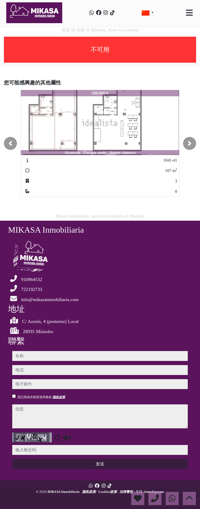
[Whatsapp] (91, 13)
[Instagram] (105, 13)
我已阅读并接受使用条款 (41, 397)
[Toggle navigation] (189, 13)
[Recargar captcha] (57, 437)
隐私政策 (59, 397)
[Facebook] (98, 13)
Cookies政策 (108, 492)
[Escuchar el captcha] (67, 437)
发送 (100, 464)
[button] (10, 143)
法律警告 (127, 492)
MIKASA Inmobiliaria (63, 492)
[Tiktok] (112, 13)
